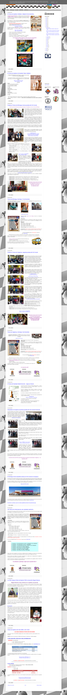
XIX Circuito (12, 9)
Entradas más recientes (11, 685)
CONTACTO (26, 9)
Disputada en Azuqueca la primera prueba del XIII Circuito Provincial (24, 409)
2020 (46, 23)
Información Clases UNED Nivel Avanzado (25, 677)
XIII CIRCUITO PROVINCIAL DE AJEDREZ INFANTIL (20, 509)
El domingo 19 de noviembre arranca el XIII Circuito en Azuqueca (23, 476)
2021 (46, 22)
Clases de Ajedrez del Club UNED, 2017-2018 (18, 629)
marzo (47, 44)
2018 (46, 25)
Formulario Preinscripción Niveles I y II (24, 657)
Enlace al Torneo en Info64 (18, 81)
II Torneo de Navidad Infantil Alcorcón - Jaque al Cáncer (21, 384)
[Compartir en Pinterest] (12, 69)
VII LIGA (16, 9)
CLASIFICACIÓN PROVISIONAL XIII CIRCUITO (25, 172)
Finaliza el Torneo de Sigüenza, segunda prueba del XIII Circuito (23, 252)
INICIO (8, 9)
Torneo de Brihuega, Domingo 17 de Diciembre (19, 199)
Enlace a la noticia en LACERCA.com (24, 311)
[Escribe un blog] (9, 69)
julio (47, 40)
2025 (46, 17)
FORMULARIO (25, 233)
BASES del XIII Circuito (24, 214)
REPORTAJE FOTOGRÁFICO (16, 417)
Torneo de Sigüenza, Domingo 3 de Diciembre (18, 332)
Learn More (53, 2)
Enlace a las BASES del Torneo (18, 80)
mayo (47, 42)
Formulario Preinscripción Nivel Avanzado (25, 678)
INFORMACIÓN (31, 396)
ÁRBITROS (21, 9)
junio (47, 41)
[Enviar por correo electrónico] (8, 69)
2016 (46, 48)
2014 (46, 50)
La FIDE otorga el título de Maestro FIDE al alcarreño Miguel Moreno (24, 580)
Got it (57, 2)
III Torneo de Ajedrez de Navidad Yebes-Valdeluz (19, 73)
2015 (46, 49)
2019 (46, 24)
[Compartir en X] (10, 69)
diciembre (47, 27)
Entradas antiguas (39, 685)
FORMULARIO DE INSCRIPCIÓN (17, 25)
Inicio (25, 685)
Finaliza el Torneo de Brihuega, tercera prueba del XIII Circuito (22, 105)
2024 (46, 18)
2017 (46, 26)
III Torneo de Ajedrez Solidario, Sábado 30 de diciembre (21, 14)
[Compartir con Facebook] (11, 69)
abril (47, 43)
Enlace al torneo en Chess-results (33, 276)
